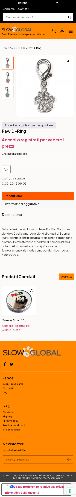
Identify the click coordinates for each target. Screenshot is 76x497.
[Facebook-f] (5, 364)
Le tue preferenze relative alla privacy (40, 486)
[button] (70, 30)
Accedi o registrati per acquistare (29, 125)
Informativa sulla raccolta (21, 492)
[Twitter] (12, 364)
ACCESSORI (18, 47)
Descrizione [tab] (13, 196)
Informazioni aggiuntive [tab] (22, 204)
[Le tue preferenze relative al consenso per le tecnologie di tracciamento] (69, 490)
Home (5, 47)
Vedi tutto (66, 276)
